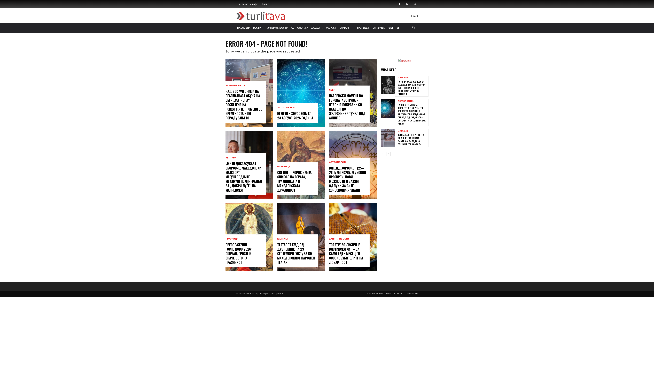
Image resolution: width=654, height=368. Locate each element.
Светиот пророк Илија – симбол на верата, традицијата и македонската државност (296, 181)
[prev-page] (383, 154)
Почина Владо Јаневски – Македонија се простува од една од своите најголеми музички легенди (412, 88)
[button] (414, 28)
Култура (230, 158)
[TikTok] (415, 4)
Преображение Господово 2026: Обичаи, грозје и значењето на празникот (238, 253)
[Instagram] (407, 4)
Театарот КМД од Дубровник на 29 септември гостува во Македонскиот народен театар (296, 253)
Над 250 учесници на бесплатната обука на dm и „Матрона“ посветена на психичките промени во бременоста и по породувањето (243, 104)
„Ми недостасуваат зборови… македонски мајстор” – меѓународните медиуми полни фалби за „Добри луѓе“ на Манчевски (243, 177)
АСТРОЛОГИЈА (286, 108)
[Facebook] (400, 4)
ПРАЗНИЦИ (231, 239)
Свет (332, 90)
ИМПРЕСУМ (412, 293)
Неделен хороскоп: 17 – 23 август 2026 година (295, 115)
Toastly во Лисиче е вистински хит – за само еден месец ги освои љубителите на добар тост (346, 253)
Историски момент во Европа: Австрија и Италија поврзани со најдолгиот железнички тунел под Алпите (347, 106)
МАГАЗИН (403, 78)
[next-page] (388, 154)
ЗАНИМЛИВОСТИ (235, 86)
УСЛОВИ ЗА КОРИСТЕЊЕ (379, 293)
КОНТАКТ (399, 293)
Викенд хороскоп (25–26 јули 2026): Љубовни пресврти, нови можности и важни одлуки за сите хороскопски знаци (347, 179)
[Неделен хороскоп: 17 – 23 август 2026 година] (301, 93)
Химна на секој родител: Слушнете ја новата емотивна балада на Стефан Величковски (411, 139)
